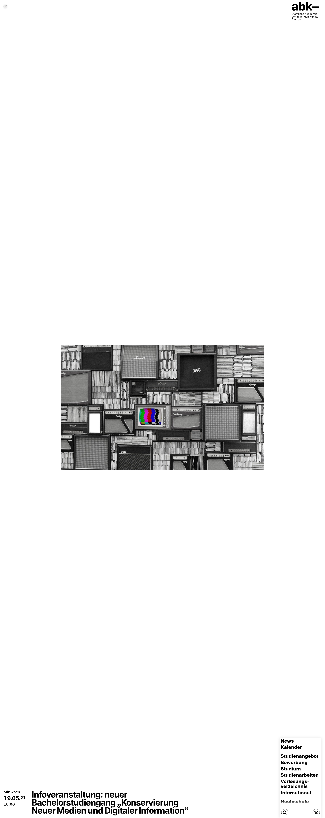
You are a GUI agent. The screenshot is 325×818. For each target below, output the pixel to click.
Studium (291, 769)
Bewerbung (294, 762)
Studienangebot (300, 756)
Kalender (291, 747)
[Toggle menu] (316, 812)
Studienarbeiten (300, 775)
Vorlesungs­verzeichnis (295, 784)
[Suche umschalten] (284, 812)
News (287, 741)
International (296, 793)
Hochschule (295, 801)
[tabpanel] (162, 409)
